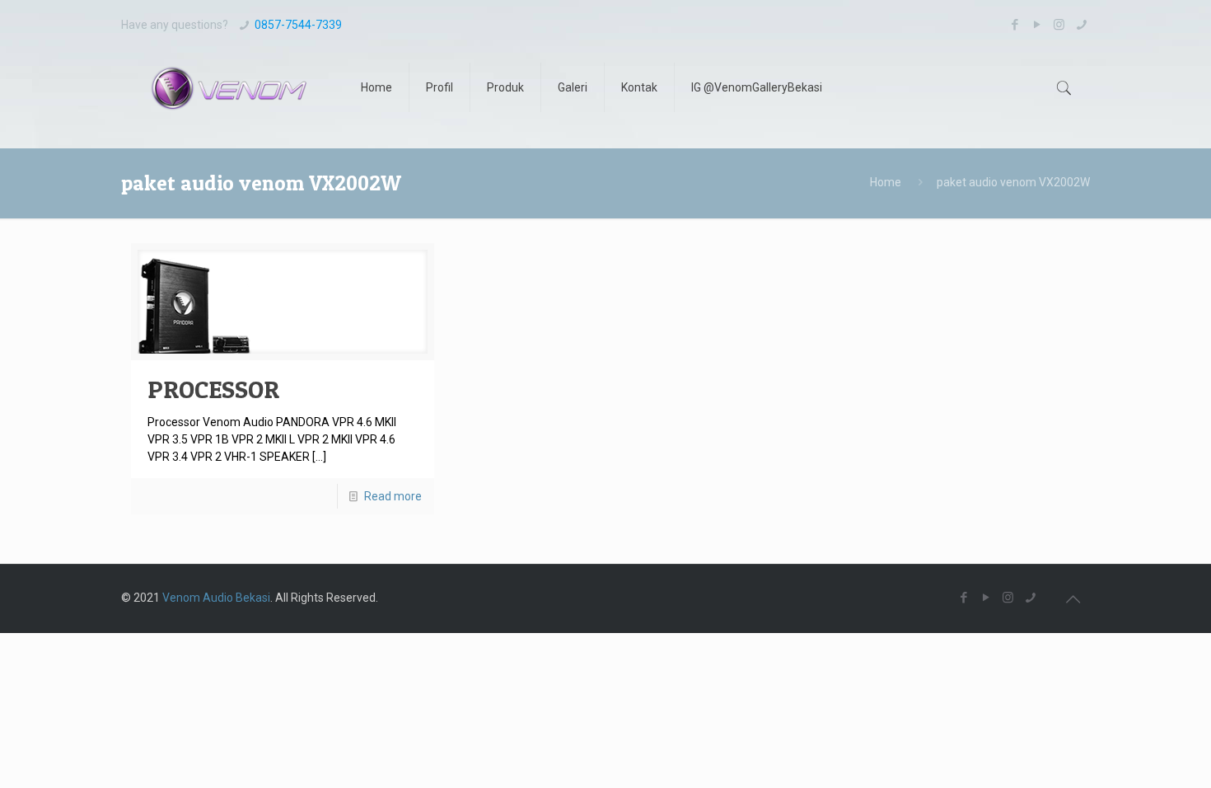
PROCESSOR (213, 389)
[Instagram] (1059, 24)
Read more (393, 496)
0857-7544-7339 (298, 24)
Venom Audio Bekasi (216, 597)
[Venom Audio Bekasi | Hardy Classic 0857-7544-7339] (229, 87)
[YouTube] (1036, 24)
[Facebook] (1014, 24)
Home (885, 182)
